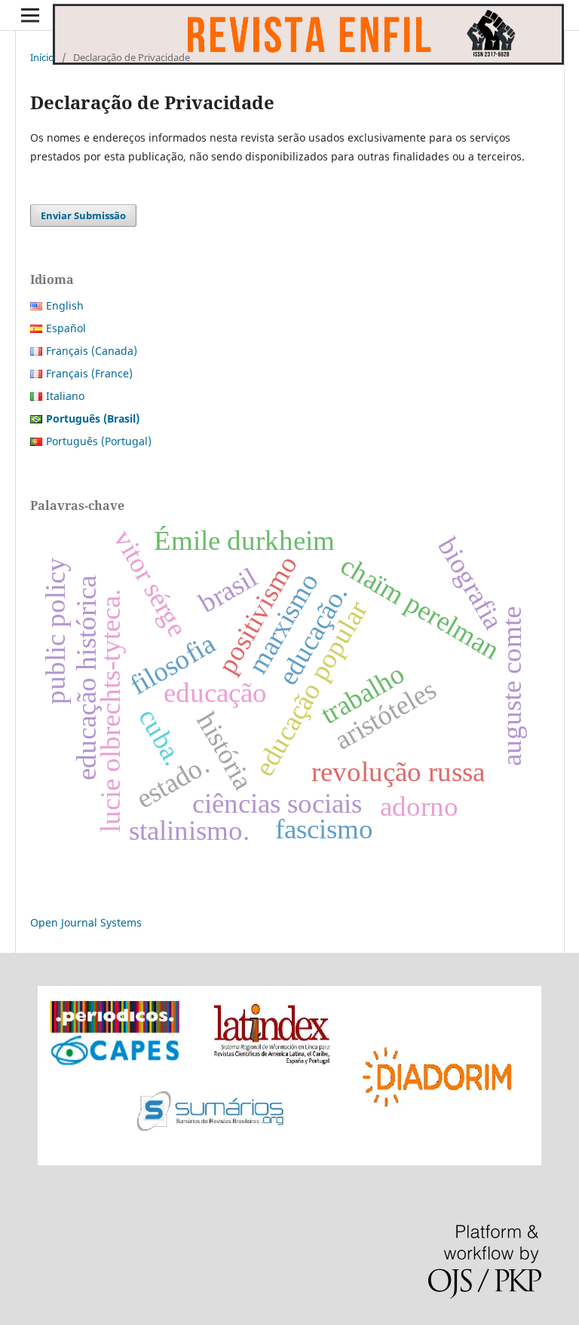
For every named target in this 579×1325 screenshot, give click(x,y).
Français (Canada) (91, 350)
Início (42, 57)
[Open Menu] (30, 15)
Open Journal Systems (86, 922)
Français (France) (89, 373)
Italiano (65, 396)
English (65, 305)
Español (66, 328)
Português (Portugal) (99, 441)
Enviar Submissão (83, 215)
